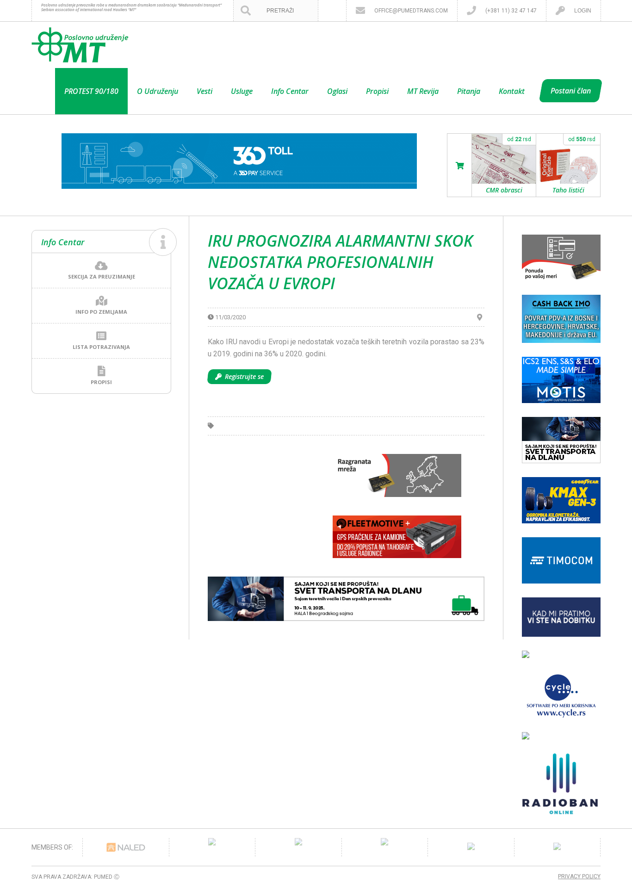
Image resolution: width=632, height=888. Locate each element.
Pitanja (468, 91)
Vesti (204, 91)
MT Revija (423, 91)
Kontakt (512, 91)
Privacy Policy (579, 876)
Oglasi (337, 91)
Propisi (377, 91)
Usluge (242, 91)
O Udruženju (157, 91)
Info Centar (290, 91)
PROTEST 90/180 (91, 91)
